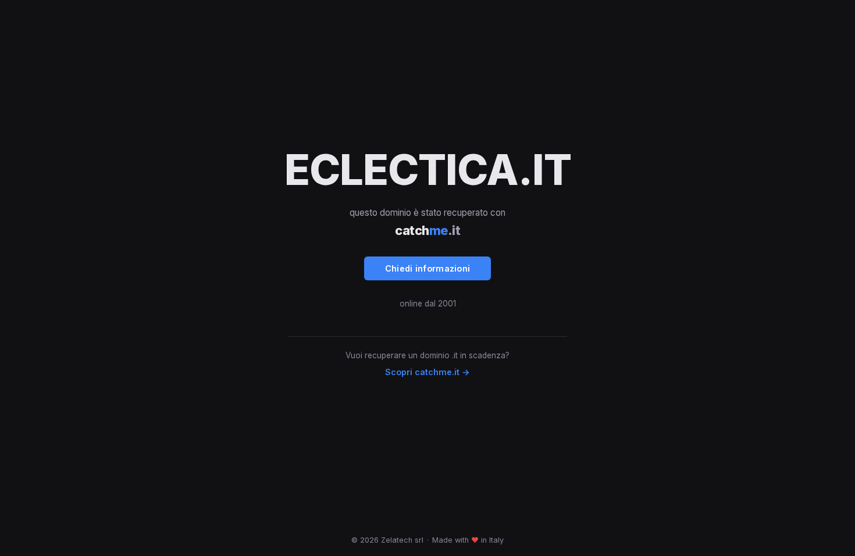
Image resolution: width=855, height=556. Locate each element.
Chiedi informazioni (428, 268)
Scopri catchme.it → (427, 372)
